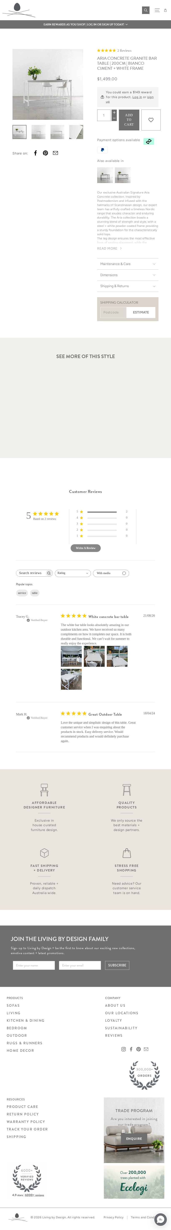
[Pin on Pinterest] (45, 152)
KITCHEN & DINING (26, 1020)
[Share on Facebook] (35, 152)
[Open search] (146, 10)
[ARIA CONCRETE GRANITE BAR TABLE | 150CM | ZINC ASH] (105, 175)
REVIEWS (114, 1035)
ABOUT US (115, 1005)
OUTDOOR (17, 1035)
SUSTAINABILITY (121, 1028)
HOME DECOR (20, 1050)
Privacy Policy (114, 1217)
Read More (107, 248)
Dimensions (108, 275)
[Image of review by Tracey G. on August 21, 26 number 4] (71, 679)
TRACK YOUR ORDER (27, 1129)
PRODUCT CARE (22, 1106)
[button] (85, 24)
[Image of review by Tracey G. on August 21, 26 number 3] (117, 656)
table (35, 593)
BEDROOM (17, 1028)
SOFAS (13, 1005)
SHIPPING (16, 1136)
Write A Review (86, 548)
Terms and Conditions (147, 1217)
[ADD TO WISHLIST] (151, 119)
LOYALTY (113, 1020)
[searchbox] (30, 573)
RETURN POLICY (23, 1114)
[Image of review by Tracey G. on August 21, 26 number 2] (94, 656)
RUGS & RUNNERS (25, 1043)
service (22, 593)
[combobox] (73, 573)
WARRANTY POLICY (26, 1121)
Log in (137, 97)
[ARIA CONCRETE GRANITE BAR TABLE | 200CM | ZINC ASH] (123, 175)
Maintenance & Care (115, 264)
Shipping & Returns (114, 286)
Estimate (141, 312)
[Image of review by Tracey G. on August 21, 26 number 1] (71, 656)
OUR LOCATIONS (121, 1013)
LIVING (14, 1013)
